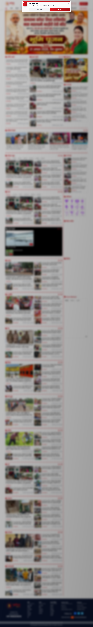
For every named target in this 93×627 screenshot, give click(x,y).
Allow (59, 9)
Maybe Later (38, 9)
